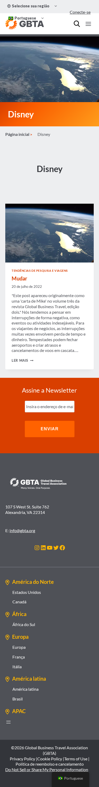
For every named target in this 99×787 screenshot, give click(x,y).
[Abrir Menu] (88, 23)
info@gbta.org (22, 530)
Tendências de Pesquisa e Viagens (40, 270)
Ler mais (22, 360)
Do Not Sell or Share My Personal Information (46, 769)
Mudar (19, 278)
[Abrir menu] (8, 722)
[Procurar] (77, 24)
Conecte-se (80, 12)
